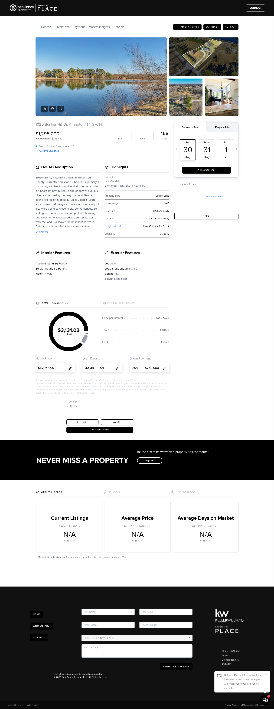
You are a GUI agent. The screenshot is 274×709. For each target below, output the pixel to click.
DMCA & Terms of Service (252, 705)
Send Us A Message (176, 666)
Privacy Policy (231, 705)
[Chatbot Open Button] (265, 700)
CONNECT (255, 8)
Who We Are (41, 626)
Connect (39, 637)
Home (36, 614)
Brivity (20, 705)
